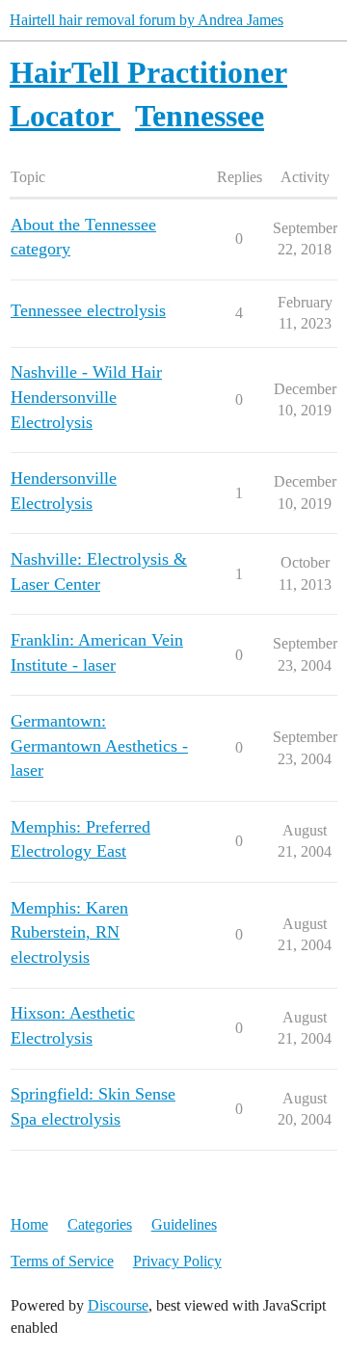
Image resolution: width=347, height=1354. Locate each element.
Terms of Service (62, 1261)
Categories (99, 1224)
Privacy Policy (177, 1261)
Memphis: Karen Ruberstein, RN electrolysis (69, 932)
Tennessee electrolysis (88, 310)
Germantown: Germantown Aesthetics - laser (99, 745)
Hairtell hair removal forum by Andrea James (146, 20)
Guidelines (184, 1224)
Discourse (118, 1305)
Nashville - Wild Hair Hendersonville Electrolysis (86, 396)
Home (29, 1224)
